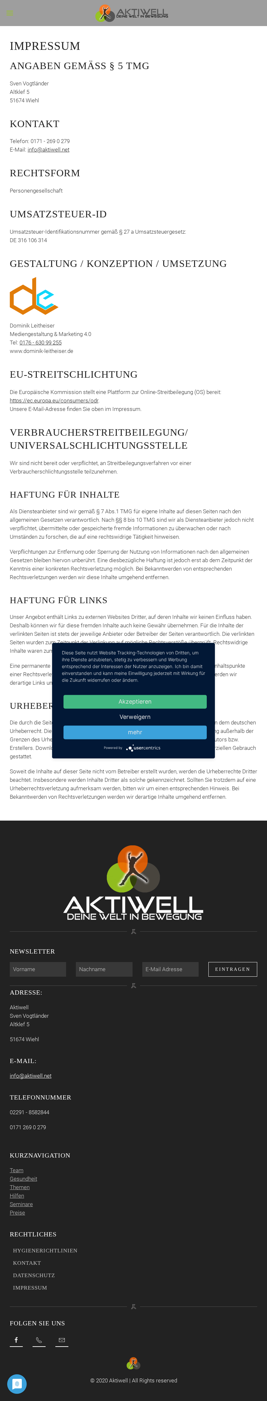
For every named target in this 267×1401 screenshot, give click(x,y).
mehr (135, 732)
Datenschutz (34, 1275)
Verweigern (135, 716)
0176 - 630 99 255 (41, 342)
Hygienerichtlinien (45, 1251)
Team (16, 1170)
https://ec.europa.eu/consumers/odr (54, 400)
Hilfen (17, 1195)
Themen (20, 1187)
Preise (17, 1212)
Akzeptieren (135, 701)
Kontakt (27, 1263)
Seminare (21, 1204)
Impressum (30, 1288)
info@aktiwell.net (48, 149)
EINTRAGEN (232, 969)
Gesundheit (23, 1178)
